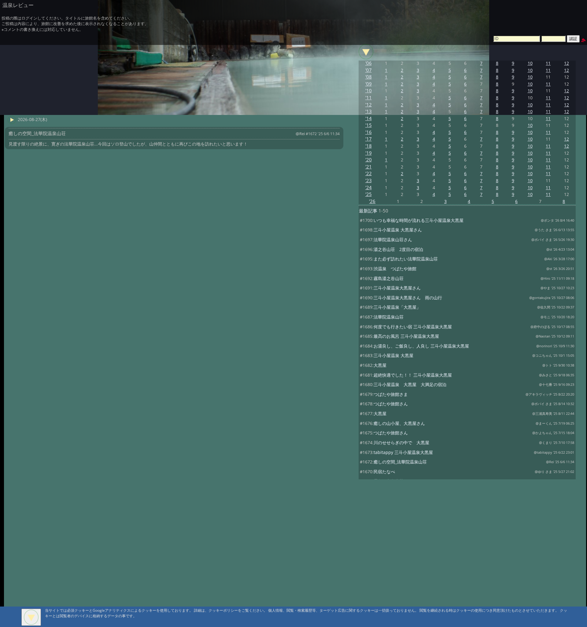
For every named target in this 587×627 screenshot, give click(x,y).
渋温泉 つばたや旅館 (395, 268)
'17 (368, 139)
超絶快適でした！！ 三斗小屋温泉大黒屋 (413, 375)
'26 (372, 201)
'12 (368, 104)
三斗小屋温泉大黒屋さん (397, 288)
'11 (368, 97)
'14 (368, 118)
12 (566, 63)
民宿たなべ (384, 471)
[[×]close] (31, 617)
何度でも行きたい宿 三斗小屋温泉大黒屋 (413, 327)
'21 (368, 167)
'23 (368, 180)
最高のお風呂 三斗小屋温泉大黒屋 (406, 336)
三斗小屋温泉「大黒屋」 (397, 307)
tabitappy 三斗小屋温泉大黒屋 (403, 452)
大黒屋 (380, 365)
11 (548, 63)
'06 (368, 63)
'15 (368, 125)
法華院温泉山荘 (389, 317)
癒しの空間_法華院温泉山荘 (400, 462)
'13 (368, 111)
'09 (368, 84)
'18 (368, 146)
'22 (368, 173)
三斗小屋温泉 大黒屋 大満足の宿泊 (410, 384)
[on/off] (366, 51)
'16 (368, 132)
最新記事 (368, 211)
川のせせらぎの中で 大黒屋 (401, 442)
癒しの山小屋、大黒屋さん (399, 423)
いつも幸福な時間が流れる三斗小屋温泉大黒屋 (418, 220)
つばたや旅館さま (391, 394)
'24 (368, 187)
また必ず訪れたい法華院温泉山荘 (406, 259)
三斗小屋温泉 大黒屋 (393, 355)
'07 (368, 70)
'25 (368, 194)
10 (530, 63)
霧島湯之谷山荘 (389, 278)
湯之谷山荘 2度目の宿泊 (398, 249)
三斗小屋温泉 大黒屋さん (398, 230)
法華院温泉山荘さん (393, 239)
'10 (368, 90)
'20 (368, 160)
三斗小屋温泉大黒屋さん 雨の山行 (408, 298)
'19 (368, 153)
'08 (368, 77)
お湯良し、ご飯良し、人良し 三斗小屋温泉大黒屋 (421, 346)
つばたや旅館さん (391, 404)
